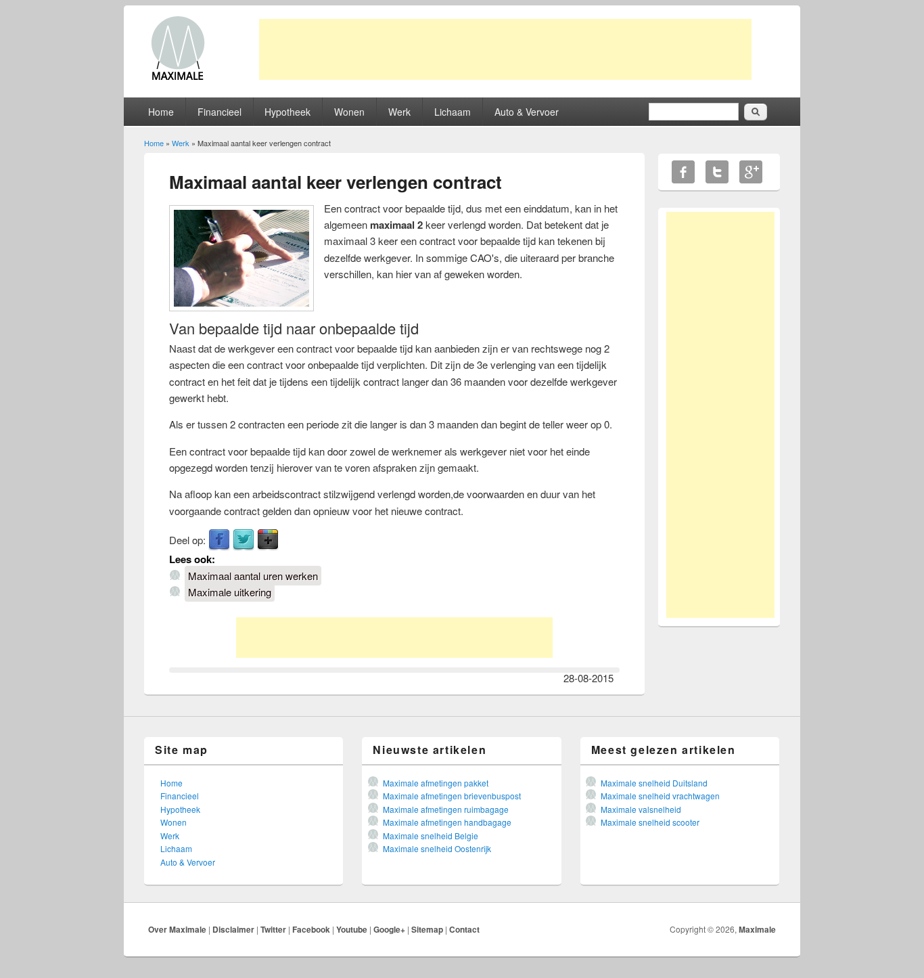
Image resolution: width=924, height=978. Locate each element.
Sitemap (427, 929)
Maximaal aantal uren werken (253, 576)
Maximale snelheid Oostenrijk (437, 848)
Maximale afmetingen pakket (435, 782)
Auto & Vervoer (526, 111)
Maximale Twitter (717, 171)
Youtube (351, 929)
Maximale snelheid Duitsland (654, 782)
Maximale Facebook (683, 171)
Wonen (349, 111)
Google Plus (268, 540)
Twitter (243, 540)
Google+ (389, 929)
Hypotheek (287, 111)
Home (161, 111)
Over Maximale (177, 929)
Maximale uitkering (229, 592)
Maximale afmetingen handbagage (447, 822)
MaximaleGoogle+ (750, 171)
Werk (399, 111)
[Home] (178, 79)
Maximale (757, 929)
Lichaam (452, 111)
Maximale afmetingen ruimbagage (446, 809)
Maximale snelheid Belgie (430, 835)
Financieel (219, 111)
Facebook (219, 540)
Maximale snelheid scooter (650, 822)
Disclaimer (233, 929)
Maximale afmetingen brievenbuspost (452, 795)
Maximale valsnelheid (641, 809)
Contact (464, 929)
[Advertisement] (505, 49)
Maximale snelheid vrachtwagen (660, 795)
